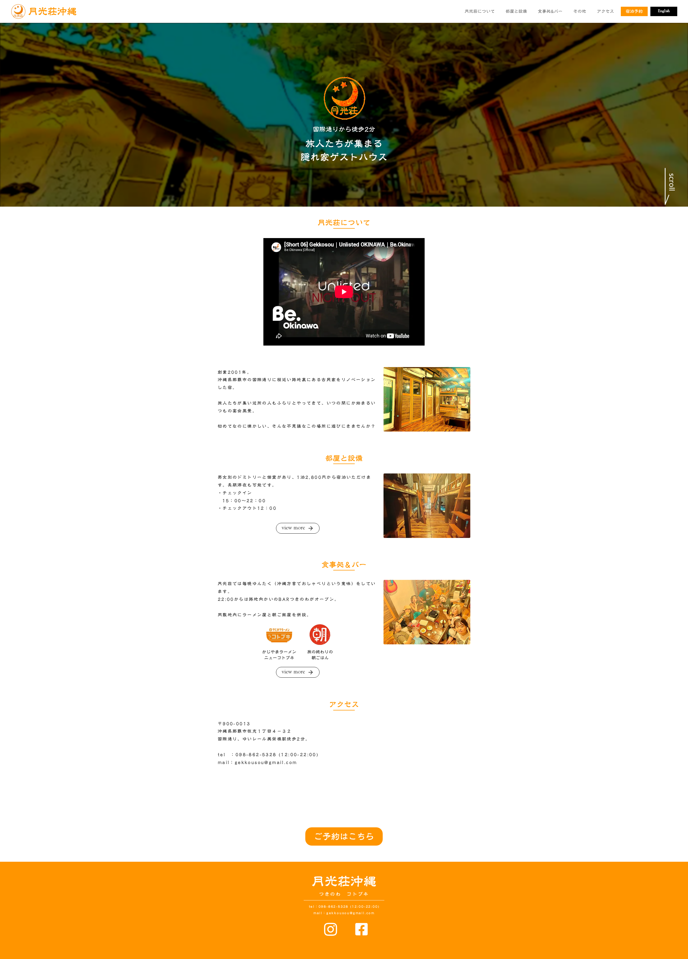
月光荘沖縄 (344, 881)
